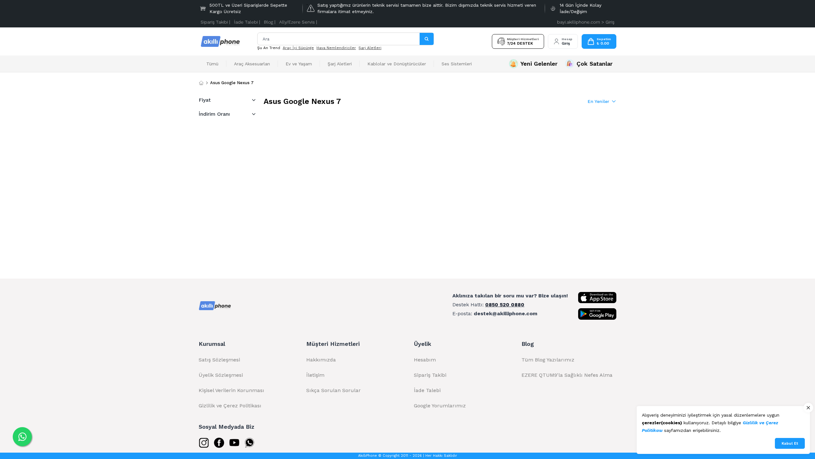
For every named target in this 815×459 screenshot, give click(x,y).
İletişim (315, 375)
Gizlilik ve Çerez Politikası (230, 406)
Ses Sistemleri (457, 63)
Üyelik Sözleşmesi (221, 375)
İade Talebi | (247, 22)
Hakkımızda (321, 360)
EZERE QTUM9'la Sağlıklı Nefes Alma (567, 375)
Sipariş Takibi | (215, 22)
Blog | (269, 22)
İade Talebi (427, 390)
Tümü (212, 63)
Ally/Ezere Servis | (298, 22)
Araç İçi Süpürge (298, 48)
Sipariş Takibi (430, 375)
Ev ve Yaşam (299, 63)
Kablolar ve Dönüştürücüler (396, 63)
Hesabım (425, 360)
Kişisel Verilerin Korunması (231, 390)
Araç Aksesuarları (252, 63)
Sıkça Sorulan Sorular (333, 390)
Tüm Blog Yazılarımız (547, 360)
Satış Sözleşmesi (219, 360)
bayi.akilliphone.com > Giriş (585, 22)
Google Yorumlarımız (440, 406)
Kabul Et (790, 443)
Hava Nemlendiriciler (336, 48)
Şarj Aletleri (369, 48)
